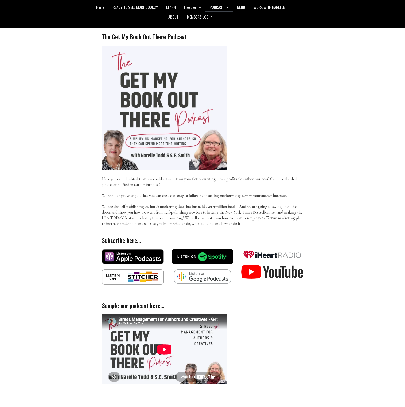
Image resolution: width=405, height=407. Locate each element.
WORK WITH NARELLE (269, 7)
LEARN (171, 7)
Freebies (190, 7)
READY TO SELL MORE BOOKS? (135, 7)
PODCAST (217, 7)
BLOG (241, 7)
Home (100, 7)
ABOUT (173, 17)
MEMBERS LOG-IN (200, 17)
